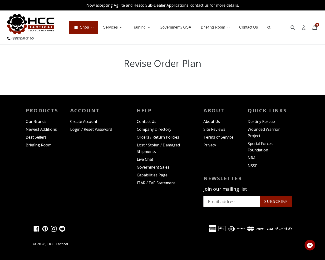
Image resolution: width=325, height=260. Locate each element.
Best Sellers (36, 137)
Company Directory (154, 129)
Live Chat (145, 159)
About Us (211, 121)
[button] (310, 246)
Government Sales (153, 167)
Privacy (209, 145)
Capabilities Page (152, 175)
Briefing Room (38, 145)
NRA (252, 157)
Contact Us (146, 121)
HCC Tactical (57, 243)
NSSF (252, 165)
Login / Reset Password (91, 129)
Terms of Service (218, 137)
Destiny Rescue (261, 121)
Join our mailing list (225, 189)
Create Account (83, 121)
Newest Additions (41, 129)
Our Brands (36, 121)
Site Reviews (214, 129)
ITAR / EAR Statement (156, 182)
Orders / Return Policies (158, 137)
